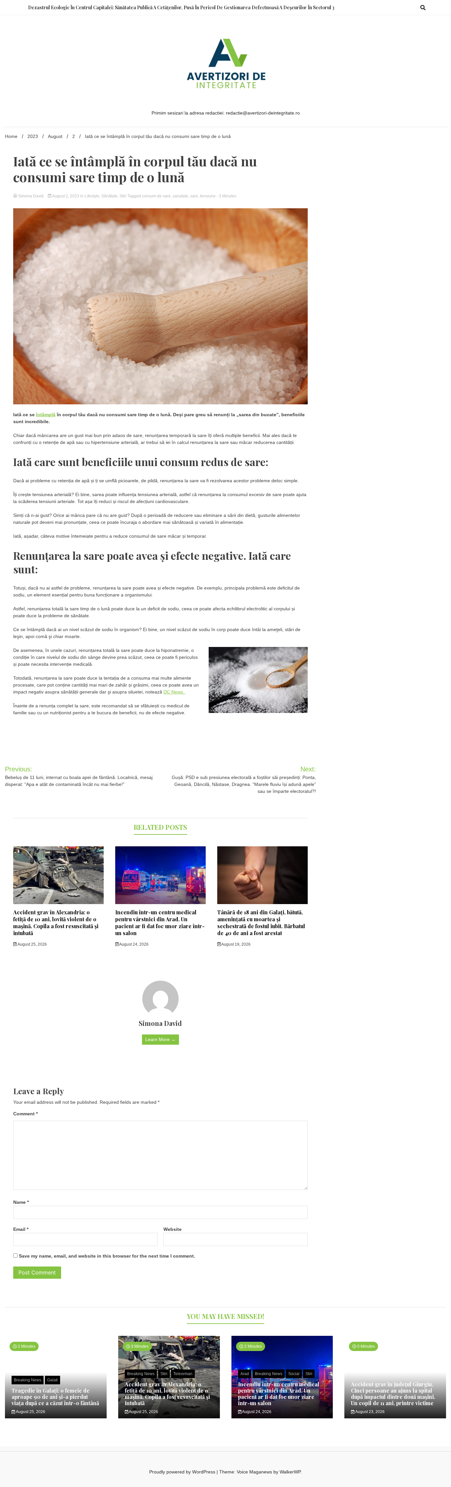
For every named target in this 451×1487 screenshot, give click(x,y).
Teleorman (182, 1373)
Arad (244, 1373)
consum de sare (156, 196)
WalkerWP (290, 1471)
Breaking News (27, 1380)
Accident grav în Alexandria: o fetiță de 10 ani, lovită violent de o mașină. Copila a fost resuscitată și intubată (55, 922)
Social (293, 1373)
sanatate (180, 196)
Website (172, 1229)
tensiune (208, 196)
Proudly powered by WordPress (183, 1471)
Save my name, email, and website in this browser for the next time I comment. (107, 1256)
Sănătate (109, 196)
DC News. (174, 691)
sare (194, 196)
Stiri (123, 196)
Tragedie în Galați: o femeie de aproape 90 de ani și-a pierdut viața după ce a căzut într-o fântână (55, 1396)
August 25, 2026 (32, 944)
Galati (52, 1380)
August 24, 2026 (134, 944)
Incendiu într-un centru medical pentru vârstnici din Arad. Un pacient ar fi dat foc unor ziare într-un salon (160, 922)
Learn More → (160, 1039)
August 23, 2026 (370, 1411)
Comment (25, 1113)
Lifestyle (92, 196)
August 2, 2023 (66, 196)
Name (21, 1202)
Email (20, 1229)
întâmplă (45, 414)
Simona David (31, 196)
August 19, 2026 (236, 944)
